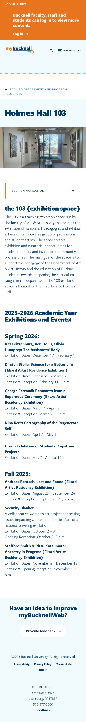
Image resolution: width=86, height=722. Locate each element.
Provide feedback (40, 630)
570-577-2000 (43, 704)
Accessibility (21, 664)
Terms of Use (64, 664)
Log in (18, 33)
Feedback (43, 709)
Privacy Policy (43, 664)
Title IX (43, 670)
